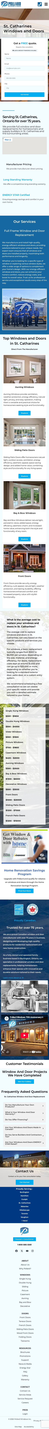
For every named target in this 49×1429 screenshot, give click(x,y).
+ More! (25, 1221)
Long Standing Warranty (17, 179)
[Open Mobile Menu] (46, 4)
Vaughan (24, 1217)
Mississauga (25, 1210)
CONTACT (25, 1387)
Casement (25, 1294)
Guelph (24, 1199)
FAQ (25, 1372)
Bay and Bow (25, 1302)
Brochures (25, 1352)
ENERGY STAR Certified (16, 195)
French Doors (25, 1325)
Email (7, 64)
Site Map (18, 1427)
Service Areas (25, 1395)
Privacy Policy (39, 1421)
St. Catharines (24, 1203)
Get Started (24, 94)
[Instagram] (32, 1250)
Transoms (25, 1341)
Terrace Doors (25, 1321)
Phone (7, 74)
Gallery (25, 1376)
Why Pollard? (25, 1269)
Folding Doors (25, 1337)
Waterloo (24, 1206)
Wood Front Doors (25, 1333)
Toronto (24, 1214)
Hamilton (24, 1196)
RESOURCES (25, 1348)
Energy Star (25, 1368)
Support (25, 1360)
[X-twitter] (21, 1250)
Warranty (25, 1379)
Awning (25, 1298)
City (6, 84)
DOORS (25, 1313)
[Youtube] (27, 1250)
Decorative (25, 1306)
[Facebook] (16, 1250)
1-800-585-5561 (24, 1245)
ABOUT (25, 1261)
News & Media (25, 1364)
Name (7, 54)
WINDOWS (25, 1275)
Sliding (25, 1287)
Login (25, 1414)
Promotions (25, 1356)
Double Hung (25, 1283)
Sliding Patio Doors (25, 1329)
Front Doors (25, 1317)
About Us (25, 1265)
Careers (25, 1402)
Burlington (24, 1192)
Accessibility (29, 1427)
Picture (25, 1290)
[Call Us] (39, 4)
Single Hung (25, 1279)
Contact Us (25, 1391)
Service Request (25, 1399)
